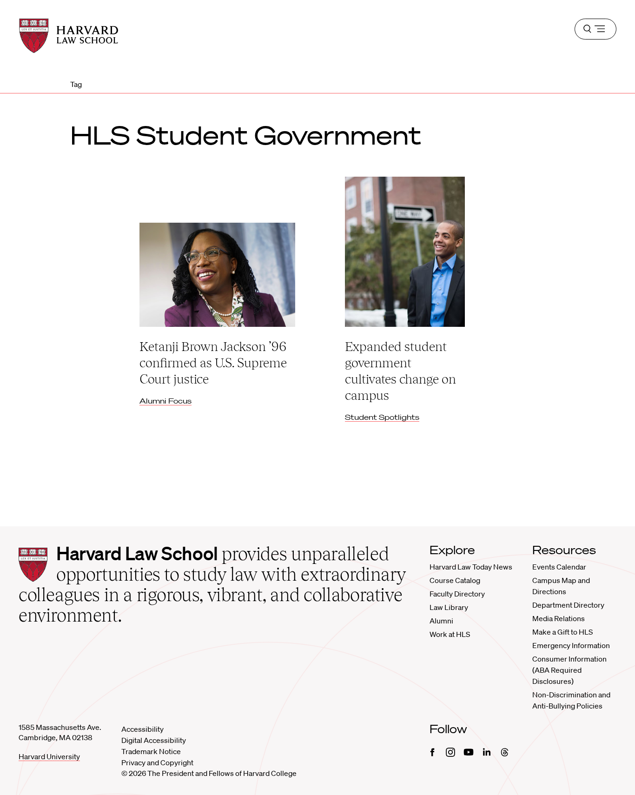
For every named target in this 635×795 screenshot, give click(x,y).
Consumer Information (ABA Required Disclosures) (569, 670)
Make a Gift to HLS (562, 631)
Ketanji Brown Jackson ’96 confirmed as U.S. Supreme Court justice (213, 362)
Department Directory (568, 605)
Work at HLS (450, 634)
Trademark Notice (151, 751)
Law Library (449, 607)
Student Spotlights (382, 417)
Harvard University (49, 756)
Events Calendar (559, 566)
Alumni (441, 620)
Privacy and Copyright (157, 762)
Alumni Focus (165, 400)
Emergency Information (571, 645)
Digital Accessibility (153, 740)
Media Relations (558, 618)
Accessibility (142, 729)
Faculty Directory (457, 593)
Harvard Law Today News (471, 566)
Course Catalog (455, 580)
